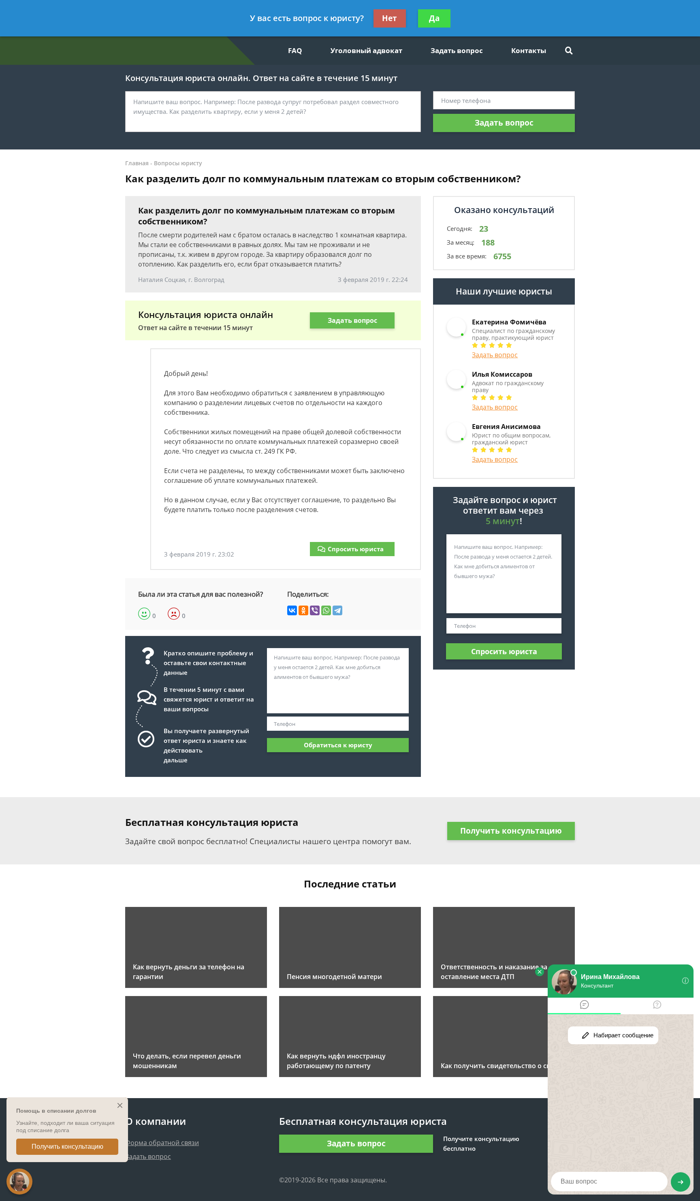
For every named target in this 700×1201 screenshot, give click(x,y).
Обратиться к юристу (338, 745)
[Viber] (315, 610)
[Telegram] (337, 610)
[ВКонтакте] (292, 610)
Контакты (528, 50)
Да (434, 18)
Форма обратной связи (162, 1142)
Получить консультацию (511, 831)
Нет (389, 18)
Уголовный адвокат (366, 50)
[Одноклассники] (303, 610)
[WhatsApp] (326, 610)
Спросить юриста (356, 549)
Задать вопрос (457, 50)
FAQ (295, 50)
